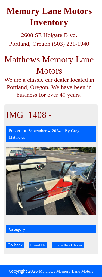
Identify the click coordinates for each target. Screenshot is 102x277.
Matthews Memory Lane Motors (66, 271)
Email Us (38, 245)
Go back (15, 245)
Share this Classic (68, 245)
